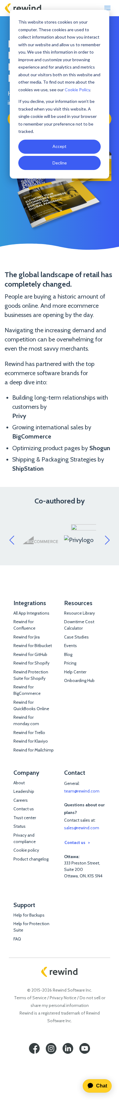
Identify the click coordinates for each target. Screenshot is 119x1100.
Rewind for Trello (29, 732)
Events (70, 645)
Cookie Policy (77, 89)
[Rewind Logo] (23, 8)
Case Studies (76, 637)
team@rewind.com (81, 791)
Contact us (23, 809)
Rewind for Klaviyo (30, 741)
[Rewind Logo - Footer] (59, 972)
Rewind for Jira (26, 637)
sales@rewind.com (81, 828)
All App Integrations (31, 613)
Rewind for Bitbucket (32, 645)
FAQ (17, 939)
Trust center (24, 817)
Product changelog (31, 859)
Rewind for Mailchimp (33, 750)
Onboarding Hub (79, 680)
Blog (68, 654)
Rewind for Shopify (31, 663)
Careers (20, 800)
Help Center (75, 672)
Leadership (23, 791)
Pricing (70, 663)
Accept (59, 146)
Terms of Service (30, 997)
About (19, 782)
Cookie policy (26, 850)
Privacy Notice (63, 997)
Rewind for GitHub (30, 654)
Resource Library (79, 613)
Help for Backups (29, 915)
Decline (59, 162)
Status (19, 826)
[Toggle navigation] (107, 8)
